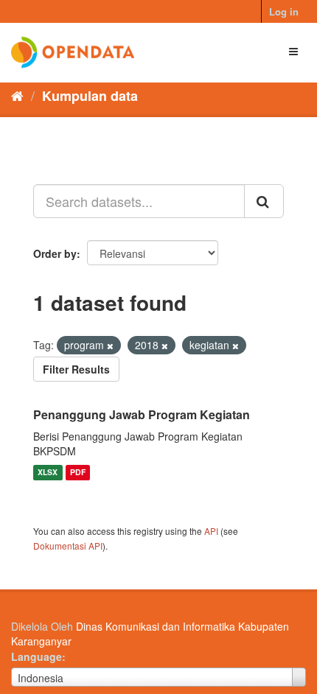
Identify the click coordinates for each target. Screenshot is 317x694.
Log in (284, 11)
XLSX (48, 472)
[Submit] (264, 201)
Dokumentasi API (67, 545)
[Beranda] (17, 95)
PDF (78, 472)
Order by (55, 253)
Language (36, 656)
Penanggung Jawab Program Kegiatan (141, 414)
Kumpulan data (90, 95)
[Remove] (110, 345)
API (211, 531)
